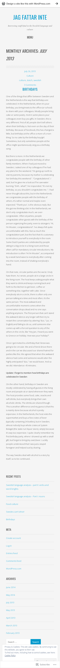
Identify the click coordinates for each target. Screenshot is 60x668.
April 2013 (10, 617)
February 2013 (13, 633)
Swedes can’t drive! (15, 511)
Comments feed (13, 560)
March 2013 (11, 625)
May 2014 (10, 595)
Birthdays (30, 89)
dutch (29, 80)
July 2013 (10, 602)
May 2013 (10, 610)
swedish (37, 80)
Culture (30, 75)
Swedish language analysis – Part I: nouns (25, 496)
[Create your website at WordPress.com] (30, 3)
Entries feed (12, 553)
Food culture (12, 504)
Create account (13, 538)
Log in (9, 545)
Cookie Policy (10, 655)
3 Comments (30, 84)
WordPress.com (13, 568)
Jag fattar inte (30, 17)
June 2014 (10, 587)
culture (22, 80)
